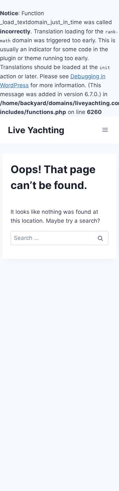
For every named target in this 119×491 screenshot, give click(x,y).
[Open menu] (105, 130)
